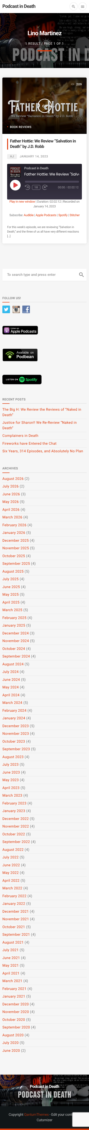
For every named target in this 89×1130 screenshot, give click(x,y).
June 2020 (11, 1050)
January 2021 (13, 996)
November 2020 (15, 1012)
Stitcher (75, 215)
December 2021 (15, 911)
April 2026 (10, 509)
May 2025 (10, 594)
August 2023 (13, 757)
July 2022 (10, 857)
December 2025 (15, 540)
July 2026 (10, 486)
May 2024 (10, 687)
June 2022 (11, 865)
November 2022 (15, 826)
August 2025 (13, 571)
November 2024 (15, 641)
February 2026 (14, 525)
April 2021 (10, 973)
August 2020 (13, 1035)
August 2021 (13, 942)
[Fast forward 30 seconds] (44, 187)
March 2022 (12, 888)
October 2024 (13, 649)
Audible (28, 215)
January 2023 (13, 811)
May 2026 (10, 502)
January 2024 (13, 718)
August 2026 (13, 479)
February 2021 (14, 989)
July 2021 (10, 950)
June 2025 (11, 587)
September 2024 (16, 656)
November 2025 (15, 548)
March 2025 (12, 610)
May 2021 (10, 965)
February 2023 (14, 803)
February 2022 (14, 896)
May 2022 (10, 873)
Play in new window (22, 202)
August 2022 (13, 850)
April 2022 (10, 880)
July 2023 (10, 764)
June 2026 (11, 494)
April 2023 (10, 788)
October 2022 (13, 834)
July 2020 (10, 1043)
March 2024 (12, 703)
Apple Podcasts (46, 215)
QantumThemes (36, 1114)
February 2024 (14, 710)
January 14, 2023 (34, 156)
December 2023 (15, 726)
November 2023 (15, 733)
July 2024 (10, 672)
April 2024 (10, 695)
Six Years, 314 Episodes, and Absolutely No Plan (42, 451)
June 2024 (11, 679)
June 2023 (11, 772)
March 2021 (12, 981)
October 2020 (13, 1020)
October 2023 (13, 741)
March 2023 (12, 795)
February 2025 (14, 618)
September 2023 (16, 749)
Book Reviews (20, 127)
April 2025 (10, 602)
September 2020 (16, 1027)
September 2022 (16, 842)
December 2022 (15, 819)
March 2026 (12, 517)
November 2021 (15, 919)
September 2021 (16, 934)
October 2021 (13, 927)
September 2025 (16, 563)
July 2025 (10, 579)
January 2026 (13, 533)
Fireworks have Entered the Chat (29, 443)
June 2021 (11, 958)
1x (36, 187)
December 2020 (15, 1004)
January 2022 (13, 903)
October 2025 (13, 556)
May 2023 (10, 780)
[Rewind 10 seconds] (27, 187)
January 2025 (13, 625)
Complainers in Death (20, 435)
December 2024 (15, 633)
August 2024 (13, 664)
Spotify (63, 215)
